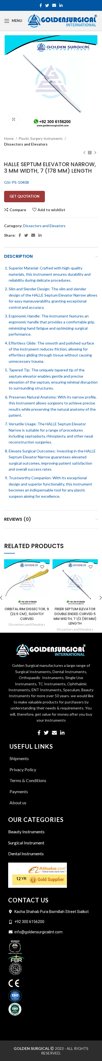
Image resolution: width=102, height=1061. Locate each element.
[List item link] (51, 802)
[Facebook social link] (41, 5)
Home (9, 138)
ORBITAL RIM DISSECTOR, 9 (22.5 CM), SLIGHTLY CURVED (27, 614)
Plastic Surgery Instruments (41, 138)
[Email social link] (54, 5)
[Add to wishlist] (42, 566)
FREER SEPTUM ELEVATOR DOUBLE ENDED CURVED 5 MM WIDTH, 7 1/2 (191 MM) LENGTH (75, 616)
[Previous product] (84, 153)
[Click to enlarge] (13, 119)
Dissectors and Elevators (26, 144)
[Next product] (95, 153)
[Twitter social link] (47, 5)
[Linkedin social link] (61, 5)
